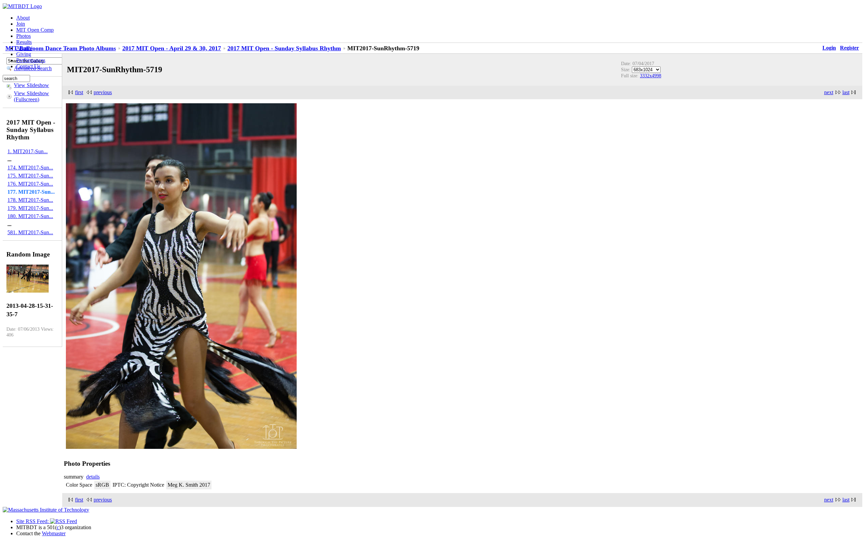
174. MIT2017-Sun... (30, 167)
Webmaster (54, 533)
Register (849, 48)
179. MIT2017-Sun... (30, 208)
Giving (23, 54)
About (23, 18)
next (828, 92)
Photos (23, 36)
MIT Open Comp (35, 30)
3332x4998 (650, 75)
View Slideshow (31, 85)
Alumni (24, 48)
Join (20, 24)
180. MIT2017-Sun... (30, 216)
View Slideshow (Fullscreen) (31, 96)
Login (829, 48)
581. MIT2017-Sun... (30, 232)
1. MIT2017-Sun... (27, 151)
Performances (30, 60)
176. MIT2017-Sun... (30, 184)
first (79, 92)
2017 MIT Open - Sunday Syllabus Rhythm (284, 48)
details (93, 477)
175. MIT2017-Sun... (30, 176)
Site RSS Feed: (33, 521)
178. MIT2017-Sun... (30, 200)
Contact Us (28, 66)
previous (103, 92)
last (845, 92)
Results (24, 42)
